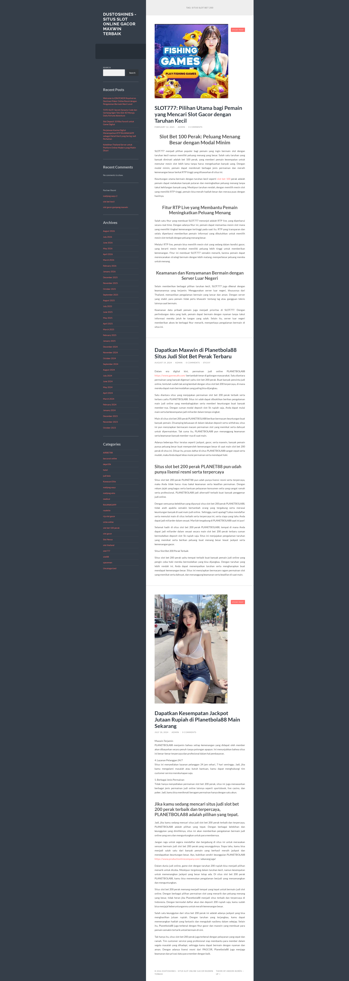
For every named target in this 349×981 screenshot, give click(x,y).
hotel (105, 470)
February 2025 (109, 335)
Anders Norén (234, 971)
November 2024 (110, 352)
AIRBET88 (108, 452)
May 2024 (107, 387)
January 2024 (109, 410)
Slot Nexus (108, 539)
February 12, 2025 (164, 127)
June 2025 (108, 312)
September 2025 (110, 294)
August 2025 (109, 300)
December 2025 (110, 277)
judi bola (107, 476)
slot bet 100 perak (111, 528)
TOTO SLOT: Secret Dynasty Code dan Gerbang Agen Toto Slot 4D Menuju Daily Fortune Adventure (120, 113)
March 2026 (108, 260)
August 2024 (109, 370)
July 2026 (107, 237)
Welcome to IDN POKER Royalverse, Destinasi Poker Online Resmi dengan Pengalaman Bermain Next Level (120, 101)
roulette (106, 510)
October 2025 (109, 289)
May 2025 (107, 318)
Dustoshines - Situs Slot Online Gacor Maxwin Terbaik (119, 24)
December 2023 (110, 416)
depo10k (107, 464)
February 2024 (109, 404)
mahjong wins (109, 493)
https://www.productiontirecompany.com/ (177, 858)
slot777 (106, 551)
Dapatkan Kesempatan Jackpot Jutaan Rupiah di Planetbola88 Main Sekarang (197, 719)
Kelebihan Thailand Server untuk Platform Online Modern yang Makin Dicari (119, 147)
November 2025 (110, 283)
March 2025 (108, 329)
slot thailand (108, 545)
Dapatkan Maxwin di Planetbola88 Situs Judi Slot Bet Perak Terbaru (196, 353)
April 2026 (108, 254)
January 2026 (109, 271)
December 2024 (110, 346)
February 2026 (109, 266)
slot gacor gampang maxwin (115, 207)
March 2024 (108, 399)
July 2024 (107, 375)
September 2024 (110, 364)
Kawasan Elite (109, 481)
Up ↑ (218, 974)
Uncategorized (109, 568)
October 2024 (109, 358)
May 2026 (107, 248)
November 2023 (110, 422)
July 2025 (107, 306)
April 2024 (108, 393)
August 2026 (109, 231)
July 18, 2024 (161, 732)
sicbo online (108, 522)
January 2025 (109, 341)
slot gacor (107, 533)
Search (107, 68)
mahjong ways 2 (110, 196)
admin (181, 127)
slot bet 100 (223, 178)
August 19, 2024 (163, 363)
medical (106, 499)
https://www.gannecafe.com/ (170, 375)
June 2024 (108, 381)
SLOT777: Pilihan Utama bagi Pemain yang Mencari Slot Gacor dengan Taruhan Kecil (198, 114)
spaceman (107, 562)
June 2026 (108, 242)
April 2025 (108, 323)
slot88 (106, 557)
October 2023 (109, 427)
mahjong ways (109, 487)
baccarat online (110, 458)
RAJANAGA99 (109, 504)
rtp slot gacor (109, 516)
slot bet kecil (109, 201)
